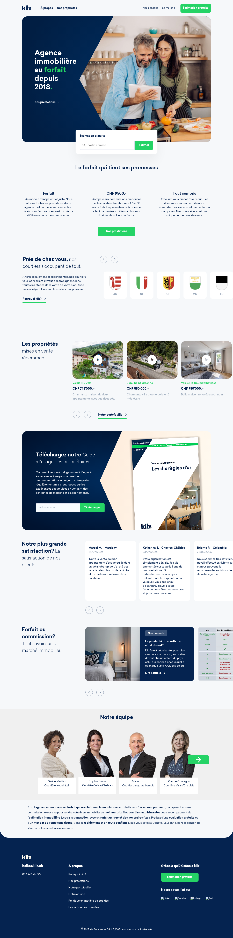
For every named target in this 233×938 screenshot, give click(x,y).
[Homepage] (26, 8)
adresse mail (47, 507)
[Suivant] (198, 759)
